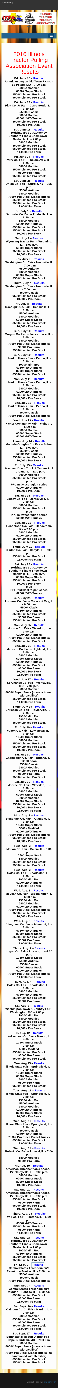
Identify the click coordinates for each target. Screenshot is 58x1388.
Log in (28, 27)
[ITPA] (29, 19)
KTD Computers (50, 1382)
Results (38, 78)
